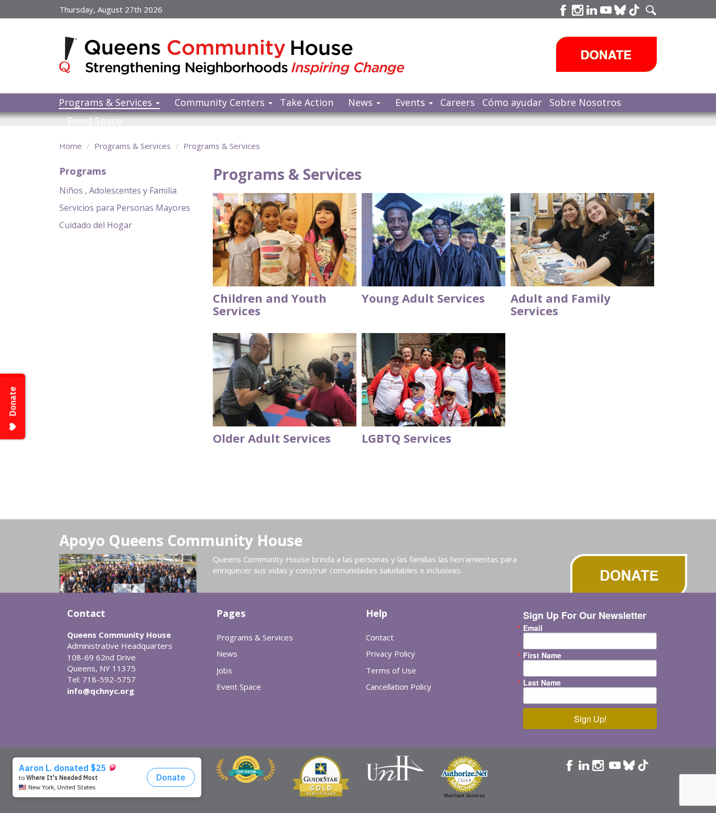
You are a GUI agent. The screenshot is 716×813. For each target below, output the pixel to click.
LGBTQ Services (406, 438)
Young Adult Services (423, 298)
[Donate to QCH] (606, 54)
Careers (457, 102)
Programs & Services (107, 102)
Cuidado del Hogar (95, 225)
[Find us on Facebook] (563, 10)
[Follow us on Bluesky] (620, 10)
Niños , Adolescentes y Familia (118, 190)
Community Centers (221, 102)
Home (70, 146)
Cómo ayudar (512, 102)
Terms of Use (391, 670)
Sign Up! (590, 719)
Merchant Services (464, 795)
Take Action (306, 102)
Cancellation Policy (398, 686)
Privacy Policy (390, 653)
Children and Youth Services (270, 304)
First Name (542, 655)
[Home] (72, 55)
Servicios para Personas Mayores (124, 207)
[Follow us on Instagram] (598, 765)
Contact (380, 637)
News (361, 102)
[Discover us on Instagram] (577, 10)
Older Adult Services (272, 438)
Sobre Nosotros (585, 102)
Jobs (224, 670)
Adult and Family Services (561, 304)
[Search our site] (651, 10)
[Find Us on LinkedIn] (592, 10)
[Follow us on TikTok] (634, 10)
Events (411, 102)
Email (533, 628)
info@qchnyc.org (100, 691)
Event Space (94, 120)
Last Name (542, 682)
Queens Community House (246, 57)
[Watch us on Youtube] (606, 10)
